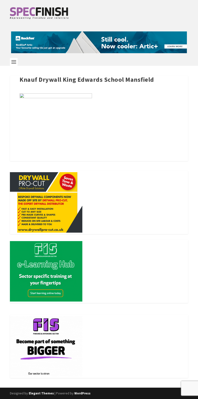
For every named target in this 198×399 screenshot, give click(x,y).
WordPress (82, 393)
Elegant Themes (41, 393)
